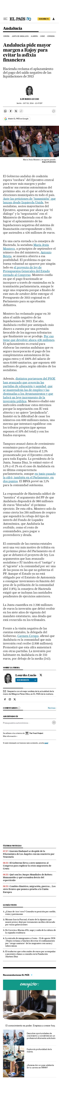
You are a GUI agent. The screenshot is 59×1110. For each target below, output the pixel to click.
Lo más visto (10, 905)
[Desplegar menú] (5, 19)
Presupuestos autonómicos (15, 723)
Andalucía (12, 29)
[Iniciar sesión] (53, 19)
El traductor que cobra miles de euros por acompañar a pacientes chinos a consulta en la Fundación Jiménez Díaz (30, 954)
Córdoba (51, 36)
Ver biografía (23, 680)
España (6, 36)
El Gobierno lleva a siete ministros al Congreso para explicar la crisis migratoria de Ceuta (27, 866)
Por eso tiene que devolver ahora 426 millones (28, 338)
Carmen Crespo (28, 636)
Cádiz (42, 36)
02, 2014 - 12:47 (32, 103)
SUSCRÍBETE (44, 19)
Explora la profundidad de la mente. (39, 1050)
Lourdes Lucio (29, 99)
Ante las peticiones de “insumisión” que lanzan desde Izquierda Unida (29, 200)
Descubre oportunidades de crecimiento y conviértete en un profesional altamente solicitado (41, 1035)
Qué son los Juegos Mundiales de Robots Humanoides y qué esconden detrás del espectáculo (27, 877)
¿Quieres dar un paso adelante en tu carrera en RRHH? (40, 1066)
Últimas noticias (12, 846)
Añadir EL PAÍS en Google (18, 119)
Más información (9, 736)
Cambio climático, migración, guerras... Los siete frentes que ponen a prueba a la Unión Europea (29, 889)
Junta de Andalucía (20, 36)
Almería (34, 36)
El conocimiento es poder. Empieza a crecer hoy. (30, 1025)
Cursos (29, 985)
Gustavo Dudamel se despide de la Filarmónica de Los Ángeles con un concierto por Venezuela (28, 854)
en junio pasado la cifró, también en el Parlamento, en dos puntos (29, 477)
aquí (46, 743)
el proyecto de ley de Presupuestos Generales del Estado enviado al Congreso (26, 271)
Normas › (52, 708)
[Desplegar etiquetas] (54, 722)
